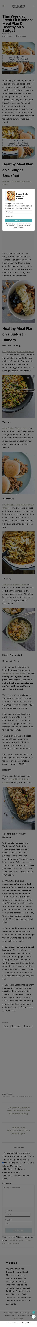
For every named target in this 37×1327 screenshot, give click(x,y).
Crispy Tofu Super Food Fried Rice (18, 351)
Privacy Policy (26, 1323)
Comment (6, 1183)
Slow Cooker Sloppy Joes (14, 428)
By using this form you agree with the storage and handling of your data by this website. (19, 1156)
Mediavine (18, 1318)
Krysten (6, 33)
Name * (8, 1210)
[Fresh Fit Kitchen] (18, 6)
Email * (8, 1220)
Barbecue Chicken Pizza (13, 673)
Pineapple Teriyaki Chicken (15, 584)
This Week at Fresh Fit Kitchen (12, 1096)
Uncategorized (27, 1096)
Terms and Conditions (13, 1323)
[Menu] (3, 6)
